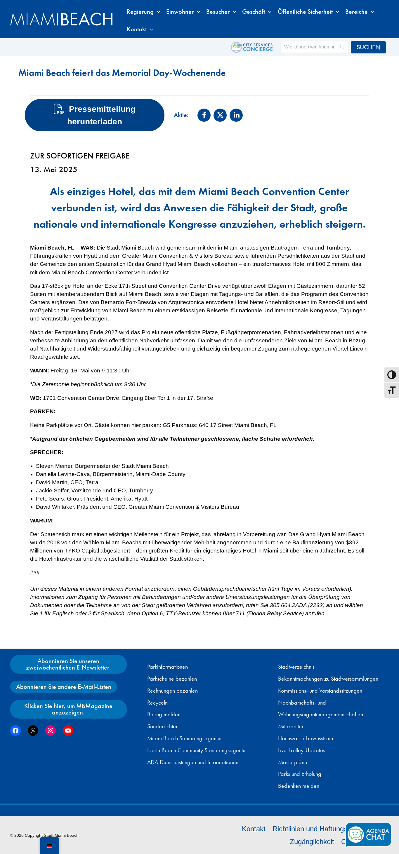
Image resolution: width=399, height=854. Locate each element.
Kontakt (254, 829)
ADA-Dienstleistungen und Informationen (192, 762)
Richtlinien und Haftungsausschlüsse (329, 829)
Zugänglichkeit (312, 842)
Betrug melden (164, 714)
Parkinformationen (167, 666)
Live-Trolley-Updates (301, 750)
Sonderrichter (162, 726)
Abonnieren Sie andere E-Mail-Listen (63, 687)
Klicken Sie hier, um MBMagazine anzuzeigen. (68, 709)
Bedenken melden (298, 785)
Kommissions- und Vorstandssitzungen (320, 690)
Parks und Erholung (299, 773)
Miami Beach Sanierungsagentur (184, 738)
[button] (157, 11)
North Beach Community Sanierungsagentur (197, 750)
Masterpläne (292, 762)
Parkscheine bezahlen (172, 678)
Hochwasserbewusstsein (305, 738)
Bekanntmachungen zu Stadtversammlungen (328, 678)
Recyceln (157, 702)
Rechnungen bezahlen (172, 690)
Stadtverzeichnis (296, 666)
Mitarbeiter (290, 726)
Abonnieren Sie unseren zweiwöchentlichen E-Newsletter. (68, 664)
